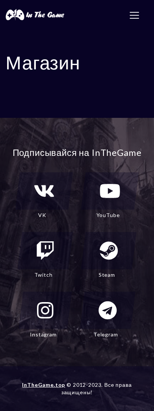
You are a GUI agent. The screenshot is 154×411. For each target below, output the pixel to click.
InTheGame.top (43, 385)
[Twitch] (45, 250)
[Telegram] (107, 310)
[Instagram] (45, 310)
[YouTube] (109, 191)
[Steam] (108, 250)
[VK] (44, 191)
